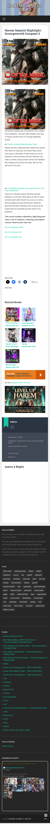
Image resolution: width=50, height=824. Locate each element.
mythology (12, 602)
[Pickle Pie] (10, 784)
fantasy (5, 583)
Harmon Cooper (16, 590)
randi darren (23, 602)
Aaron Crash (7, 571)
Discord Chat (9, 689)
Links (6, 712)
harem (5, 590)
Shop (6, 723)
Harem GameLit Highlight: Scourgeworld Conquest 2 (23, 32)
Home (6, 700)
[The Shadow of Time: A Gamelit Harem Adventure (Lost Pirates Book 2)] (5, 791)
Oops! (6, 719)
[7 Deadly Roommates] (5, 784)
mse (4, 602)
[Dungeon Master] (5, 798)
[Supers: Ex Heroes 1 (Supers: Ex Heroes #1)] (24, 784)
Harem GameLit (32, 441)
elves (34, 579)
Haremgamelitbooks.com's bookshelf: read (19, 763)
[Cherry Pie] (14, 784)
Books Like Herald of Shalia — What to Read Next (23, 671)
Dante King (6, 579)
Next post (11, 457)
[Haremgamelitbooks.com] (14, 768)
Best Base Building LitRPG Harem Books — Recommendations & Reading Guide (20, 641)
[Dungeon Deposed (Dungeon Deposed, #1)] (19, 791)
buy (23, 575)
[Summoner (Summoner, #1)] (28, 791)
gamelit (34, 583)
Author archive (12, 427)
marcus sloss (15, 598)
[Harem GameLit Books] (25, 7)
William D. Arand (8, 609)
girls (19, 586)
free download (16, 583)
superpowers (40, 606)
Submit (6, 726)
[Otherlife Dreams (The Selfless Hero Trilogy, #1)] (10, 791)
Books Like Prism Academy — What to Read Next (23, 675)
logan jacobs (41, 594)
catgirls (29, 575)
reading (32, 602)
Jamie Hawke (38, 590)
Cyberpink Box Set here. (20, 383)
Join (5, 704)
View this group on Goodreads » (36, 803)
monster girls (38, 598)
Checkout (7, 682)
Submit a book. (7, 746)
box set (15, 575)
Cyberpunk (21, 441)
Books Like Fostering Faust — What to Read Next (23, 667)
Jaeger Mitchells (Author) (17, 446)
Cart (5, 678)
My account (8, 715)
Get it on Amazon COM (14, 227)
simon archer (18, 606)
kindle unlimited (22, 594)
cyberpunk (38, 575)
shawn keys (7, 606)
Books (6, 664)
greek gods (27, 586)
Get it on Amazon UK (13, 232)
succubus (29, 606)
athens (31, 571)
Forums (7, 693)
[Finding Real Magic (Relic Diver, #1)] (19, 784)
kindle (12, 594)
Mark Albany (27, 598)
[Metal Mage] (33, 791)
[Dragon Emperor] (10, 798)
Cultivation (12, 441)
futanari (26, 583)
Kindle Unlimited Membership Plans (22, 144)
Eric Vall (42, 579)
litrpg (32, 594)
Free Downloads (10, 697)
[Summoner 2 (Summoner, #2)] (42, 791)
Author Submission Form (13, 636)
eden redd (26, 579)
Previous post (13, 453)
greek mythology (39, 586)
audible (38, 571)
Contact (7, 686)
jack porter (27, 590)
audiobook (6, 575)
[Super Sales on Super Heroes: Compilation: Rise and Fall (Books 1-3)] (24, 791)
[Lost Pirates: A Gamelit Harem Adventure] (37, 784)
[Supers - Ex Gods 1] (33, 784)
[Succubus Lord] (37, 791)
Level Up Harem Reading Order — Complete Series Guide (25, 708)
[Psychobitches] (42, 784)
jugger (5, 594)
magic (5, 598)
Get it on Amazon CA (13, 237)
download (16, 579)
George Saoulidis (9, 586)
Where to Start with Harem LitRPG (17, 730)
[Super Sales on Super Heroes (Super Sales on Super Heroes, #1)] (14, 791)
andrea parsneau (20, 571)
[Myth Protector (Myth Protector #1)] (28, 784)
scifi (39, 602)
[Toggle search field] (46, 19)
